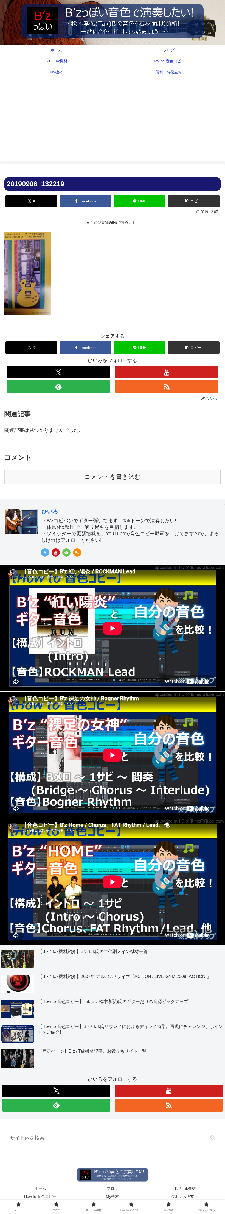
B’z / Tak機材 (184, 1188)
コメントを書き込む (113, 476)
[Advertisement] (112, 122)
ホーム (40, 1188)
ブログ (112, 1188)
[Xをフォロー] (58, 372)
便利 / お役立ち (184, 1196)
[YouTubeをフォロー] (166, 372)
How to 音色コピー (40, 1196)
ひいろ (50, 512)
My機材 (112, 1196)
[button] (194, 201)
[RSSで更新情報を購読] (166, 386)
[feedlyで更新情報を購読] (58, 386)
